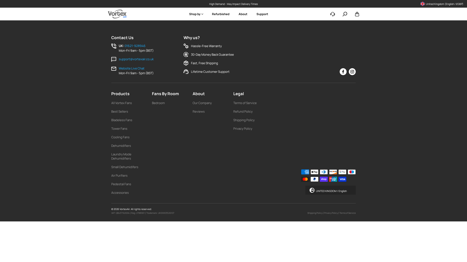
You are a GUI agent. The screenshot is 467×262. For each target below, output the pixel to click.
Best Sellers (119, 111)
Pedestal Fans (121, 184)
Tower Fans (119, 128)
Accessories (120, 192)
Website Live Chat (131, 68)
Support (262, 14)
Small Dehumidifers (124, 167)
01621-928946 (135, 46)
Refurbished (220, 14)
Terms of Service (245, 103)
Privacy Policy (242, 128)
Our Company (202, 103)
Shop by (194, 14)
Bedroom (158, 103)
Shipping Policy (244, 120)
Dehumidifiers (121, 146)
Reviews (199, 111)
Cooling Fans (120, 137)
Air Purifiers (119, 175)
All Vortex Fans (121, 103)
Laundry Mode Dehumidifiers (121, 156)
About (243, 14)
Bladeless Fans (121, 120)
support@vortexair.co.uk (136, 59)
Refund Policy (243, 111)
